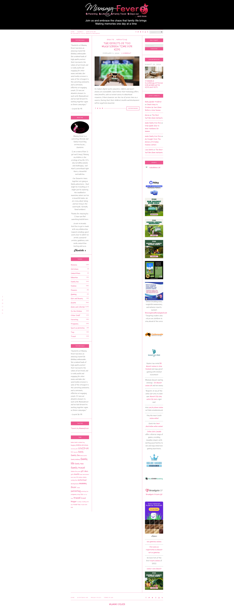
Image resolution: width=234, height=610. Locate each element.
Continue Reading (133, 108)
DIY (72, 452)
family (80, 452)
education (76, 452)
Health (110, 40)
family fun (75, 455)
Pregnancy (74, 324)
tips (81, 494)
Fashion (73, 286)
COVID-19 (83, 448)
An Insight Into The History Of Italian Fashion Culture (153, 142)
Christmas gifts (74, 448)
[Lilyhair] (154, 529)
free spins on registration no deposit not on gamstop (154, 550)
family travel (78, 467)
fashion (73, 471)
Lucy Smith (149, 150)
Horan (147, 115)
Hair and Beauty (77, 298)
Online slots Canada (154, 432)
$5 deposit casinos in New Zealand (153, 366)
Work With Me (91, 31)
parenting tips (84, 491)
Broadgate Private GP (154, 494)
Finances (74, 290)
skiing (78, 494)
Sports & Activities (78, 328)
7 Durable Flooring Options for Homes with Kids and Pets (154, 84)
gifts (72, 474)
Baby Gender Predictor (153, 102)
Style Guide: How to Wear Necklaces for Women (152, 128)
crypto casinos (155, 561)
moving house (75, 484)
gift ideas (84, 471)
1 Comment (126, 53)
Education (74, 277)
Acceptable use (82, 597)
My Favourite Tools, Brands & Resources (85, 33)
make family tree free (153, 123)
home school (73, 477)
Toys (72, 332)
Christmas (74, 269)
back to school (78, 442)
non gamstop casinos (154, 542)
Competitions (75, 273)
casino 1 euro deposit (154, 569)
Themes (79, 31)
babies (72, 442)
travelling (79, 501)
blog (84, 442)
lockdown (80, 477)
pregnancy (74, 494)
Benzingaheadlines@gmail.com (156, 313)
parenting (76, 491)
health (76, 474)
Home (72, 31)
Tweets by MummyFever (80, 428)
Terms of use (108, 597)
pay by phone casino (156, 407)
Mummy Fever (117, 604)
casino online (154, 418)
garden (78, 471)
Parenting (121, 40)
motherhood (82, 480)
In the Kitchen (76, 311)
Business (74, 265)
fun (76, 471)
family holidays (75, 459)
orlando (78, 487)
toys (72, 498)
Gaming (73, 294)
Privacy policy (96, 597)
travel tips (77, 505)
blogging (73, 445)
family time (79, 464)
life (77, 477)
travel (76, 497)
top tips (85, 494)
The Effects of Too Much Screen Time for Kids (117, 46)
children (78, 445)
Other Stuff (75, 315)
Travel (73, 336)
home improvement (84, 474)
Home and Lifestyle (78, 307)
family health (83, 455)
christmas (85, 445)
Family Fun (75, 282)
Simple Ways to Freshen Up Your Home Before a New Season (153, 107)
